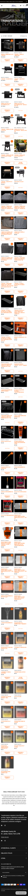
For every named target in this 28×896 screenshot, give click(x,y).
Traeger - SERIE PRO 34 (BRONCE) (6, 182)
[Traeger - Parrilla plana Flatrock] (7, 120)
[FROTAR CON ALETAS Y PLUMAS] (20, 736)
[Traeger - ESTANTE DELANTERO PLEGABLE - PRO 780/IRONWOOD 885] (7, 301)
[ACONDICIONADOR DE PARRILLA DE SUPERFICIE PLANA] (20, 432)
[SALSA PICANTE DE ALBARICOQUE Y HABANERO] (20, 613)
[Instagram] (6, 825)
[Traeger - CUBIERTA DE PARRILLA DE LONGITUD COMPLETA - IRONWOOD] (20, 197)
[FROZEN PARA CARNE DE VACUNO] (20, 712)
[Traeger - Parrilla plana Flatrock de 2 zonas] (7, 146)
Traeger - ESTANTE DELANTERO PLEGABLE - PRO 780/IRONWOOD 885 (6, 311)
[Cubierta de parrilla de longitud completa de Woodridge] (7, 248)
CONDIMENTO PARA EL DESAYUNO (6, 672)
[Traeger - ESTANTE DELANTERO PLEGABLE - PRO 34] (20, 274)
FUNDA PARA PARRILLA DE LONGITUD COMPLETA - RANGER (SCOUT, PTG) (6, 416)
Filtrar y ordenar (7, 36)
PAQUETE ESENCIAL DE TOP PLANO (20, 338)
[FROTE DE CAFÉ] (20, 687)
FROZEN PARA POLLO (5, 721)
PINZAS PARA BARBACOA (19, 467)
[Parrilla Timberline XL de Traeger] (7, 45)
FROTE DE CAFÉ (17, 696)
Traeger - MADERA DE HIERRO (19, 79)
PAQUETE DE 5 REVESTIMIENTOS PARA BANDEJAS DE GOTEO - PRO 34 (20, 517)
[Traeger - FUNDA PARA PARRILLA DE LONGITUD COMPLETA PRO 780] (20, 248)
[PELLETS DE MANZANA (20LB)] (7, 506)
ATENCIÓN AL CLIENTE (8, 848)
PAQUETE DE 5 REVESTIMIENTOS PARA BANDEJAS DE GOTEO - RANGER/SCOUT (19, 597)
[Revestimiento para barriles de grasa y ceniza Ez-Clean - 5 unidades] (7, 533)
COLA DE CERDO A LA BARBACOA (5, 468)
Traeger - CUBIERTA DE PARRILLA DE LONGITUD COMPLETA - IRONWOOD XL (7, 207)
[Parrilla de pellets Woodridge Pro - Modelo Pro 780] (20, 94)
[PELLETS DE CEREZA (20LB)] (20, 482)
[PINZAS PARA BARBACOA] (20, 458)
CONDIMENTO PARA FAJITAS (20, 647)
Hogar (2, 10)
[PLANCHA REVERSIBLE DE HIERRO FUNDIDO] (7, 380)
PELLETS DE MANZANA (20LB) (7, 515)
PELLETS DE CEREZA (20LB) (20, 491)
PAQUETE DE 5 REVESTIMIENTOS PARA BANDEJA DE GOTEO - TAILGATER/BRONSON (19, 544)
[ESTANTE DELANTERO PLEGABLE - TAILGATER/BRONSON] (20, 380)
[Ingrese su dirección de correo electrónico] (25, 872)
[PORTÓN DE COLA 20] (20, 172)
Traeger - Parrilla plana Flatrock (7, 130)
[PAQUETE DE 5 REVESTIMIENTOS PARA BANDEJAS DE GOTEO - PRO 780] (7, 559)
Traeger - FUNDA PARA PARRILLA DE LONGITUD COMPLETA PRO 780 (19, 259)
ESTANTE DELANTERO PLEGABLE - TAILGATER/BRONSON (19, 391)
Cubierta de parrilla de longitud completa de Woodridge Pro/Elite (7, 233)
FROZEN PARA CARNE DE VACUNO (19, 722)
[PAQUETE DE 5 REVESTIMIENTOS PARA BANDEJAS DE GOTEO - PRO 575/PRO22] (20, 559)
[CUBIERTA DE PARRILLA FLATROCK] (20, 222)
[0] (26, 5)
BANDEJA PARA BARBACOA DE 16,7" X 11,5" (6, 596)
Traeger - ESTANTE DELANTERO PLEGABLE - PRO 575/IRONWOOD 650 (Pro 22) (6, 339)
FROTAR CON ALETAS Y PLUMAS (19, 746)
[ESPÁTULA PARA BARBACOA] (7, 482)
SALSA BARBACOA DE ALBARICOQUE (5, 771)
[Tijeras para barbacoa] (7, 613)
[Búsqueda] (24, 5)
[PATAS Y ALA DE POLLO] (7, 432)
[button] (21, 6)
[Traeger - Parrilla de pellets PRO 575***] (20, 146)
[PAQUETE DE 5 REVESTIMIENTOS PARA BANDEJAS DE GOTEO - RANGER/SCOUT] (20, 586)
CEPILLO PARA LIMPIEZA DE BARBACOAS (20, 416)
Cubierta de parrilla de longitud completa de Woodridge (7, 259)
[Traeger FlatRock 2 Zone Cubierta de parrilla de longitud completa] (20, 301)
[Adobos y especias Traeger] (20, 662)
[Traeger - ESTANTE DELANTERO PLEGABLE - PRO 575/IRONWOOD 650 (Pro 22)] (7, 328)
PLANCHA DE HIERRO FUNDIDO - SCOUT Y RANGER (20, 365)
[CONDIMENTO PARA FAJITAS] (20, 638)
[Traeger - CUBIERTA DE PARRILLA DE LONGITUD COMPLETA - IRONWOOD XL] (7, 197)
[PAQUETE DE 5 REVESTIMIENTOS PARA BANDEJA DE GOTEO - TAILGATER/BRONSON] (20, 533)
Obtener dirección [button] (5, 837)
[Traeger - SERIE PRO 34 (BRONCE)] (7, 172)
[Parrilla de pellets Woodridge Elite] (7, 94)
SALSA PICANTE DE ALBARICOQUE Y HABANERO (20, 623)
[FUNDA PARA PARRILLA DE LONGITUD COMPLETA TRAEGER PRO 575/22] (7, 355)
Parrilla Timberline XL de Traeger (7, 55)
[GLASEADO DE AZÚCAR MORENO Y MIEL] (7, 687)
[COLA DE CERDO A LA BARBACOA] (7, 458)
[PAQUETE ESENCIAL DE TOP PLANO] (20, 328)
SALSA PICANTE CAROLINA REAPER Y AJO (6, 648)
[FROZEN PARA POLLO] (7, 712)
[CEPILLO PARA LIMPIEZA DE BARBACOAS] (20, 406)
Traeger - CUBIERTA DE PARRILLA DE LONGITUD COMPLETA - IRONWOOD (19, 207)
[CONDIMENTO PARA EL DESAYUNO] (7, 662)
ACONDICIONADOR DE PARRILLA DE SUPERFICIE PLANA (19, 442)
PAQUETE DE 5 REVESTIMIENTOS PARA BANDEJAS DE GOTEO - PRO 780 (7, 570)
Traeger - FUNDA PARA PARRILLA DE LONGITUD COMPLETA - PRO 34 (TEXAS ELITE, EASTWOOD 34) (7, 285)
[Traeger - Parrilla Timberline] (20, 45)
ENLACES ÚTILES (6, 853)
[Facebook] (2, 825)
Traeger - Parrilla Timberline (19, 55)
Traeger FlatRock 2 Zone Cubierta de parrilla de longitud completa (19, 312)
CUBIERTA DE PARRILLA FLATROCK (19, 232)
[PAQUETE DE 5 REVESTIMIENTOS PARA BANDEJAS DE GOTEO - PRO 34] (20, 506)
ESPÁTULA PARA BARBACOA (7, 491)
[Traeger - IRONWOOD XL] (7, 69)
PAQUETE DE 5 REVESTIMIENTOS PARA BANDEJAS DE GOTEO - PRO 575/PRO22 (20, 570)
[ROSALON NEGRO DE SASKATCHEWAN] (7, 736)
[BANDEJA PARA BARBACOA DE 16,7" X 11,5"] (7, 586)
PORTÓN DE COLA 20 (18, 181)
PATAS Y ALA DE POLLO (6, 441)
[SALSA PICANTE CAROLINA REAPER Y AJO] (7, 638)
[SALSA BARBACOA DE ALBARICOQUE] (7, 761)
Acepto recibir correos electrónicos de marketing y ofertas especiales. (13, 876)
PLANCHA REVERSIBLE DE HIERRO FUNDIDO (6, 390)
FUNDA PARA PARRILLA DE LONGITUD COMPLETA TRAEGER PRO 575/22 (6, 365)
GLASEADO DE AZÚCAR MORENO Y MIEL (6, 697)
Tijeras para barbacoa (6, 622)
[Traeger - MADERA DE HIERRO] (20, 69)
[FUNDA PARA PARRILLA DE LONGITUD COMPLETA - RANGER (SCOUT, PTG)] (7, 406)
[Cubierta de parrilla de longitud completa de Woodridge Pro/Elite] (7, 222)
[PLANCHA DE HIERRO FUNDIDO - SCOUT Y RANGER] (20, 355)
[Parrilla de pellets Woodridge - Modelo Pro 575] (20, 120)
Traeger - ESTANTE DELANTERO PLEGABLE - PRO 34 (19, 284)
